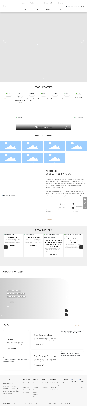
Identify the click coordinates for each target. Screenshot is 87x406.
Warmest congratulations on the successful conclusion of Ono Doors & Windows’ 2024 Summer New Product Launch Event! (16, 339)
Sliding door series (43, 127)
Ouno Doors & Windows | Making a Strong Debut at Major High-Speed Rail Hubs (44, 335)
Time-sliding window (33, 250)
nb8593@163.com (75, 6)
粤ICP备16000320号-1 (52, 403)
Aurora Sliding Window (13, 250)
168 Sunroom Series (53, 250)
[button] (43, 78)
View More (49, 219)
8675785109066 (9, 385)
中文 (83, 6)
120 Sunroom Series (73, 250)
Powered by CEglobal (66, 403)
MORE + (12, 302)
